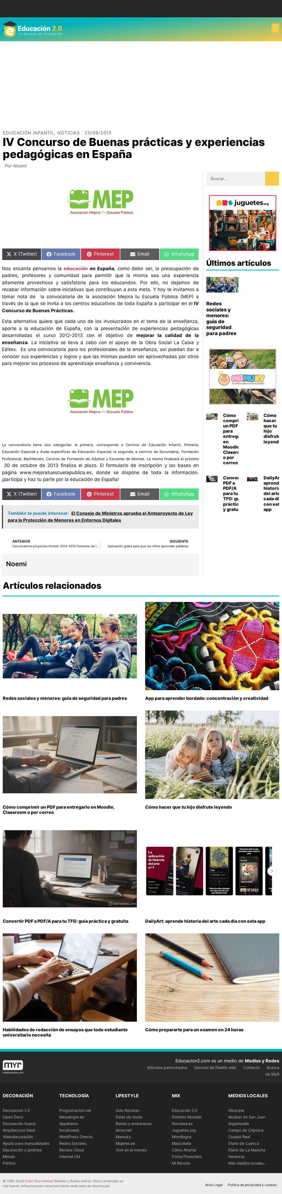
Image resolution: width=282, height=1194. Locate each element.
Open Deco (13, 1117)
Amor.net (124, 1130)
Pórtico (9, 1163)
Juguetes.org (184, 1130)
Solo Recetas (127, 1110)
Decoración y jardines (22, 1150)
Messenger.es (71, 1117)
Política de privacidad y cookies (252, 1185)
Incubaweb (69, 1130)
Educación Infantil (28, 133)
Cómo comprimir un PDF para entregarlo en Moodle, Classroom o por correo (235, 439)
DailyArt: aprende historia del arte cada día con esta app (205, 921)
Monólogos (181, 1136)
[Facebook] (268, 9)
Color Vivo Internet (39, 1181)
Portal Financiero (187, 1156)
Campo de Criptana (246, 1130)
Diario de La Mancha (246, 1150)
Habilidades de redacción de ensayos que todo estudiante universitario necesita (65, 1032)
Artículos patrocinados (167, 1067)
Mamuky (123, 1136)
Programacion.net (75, 1110)
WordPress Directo (76, 1136)
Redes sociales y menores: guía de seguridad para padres (221, 318)
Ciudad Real (239, 1136)
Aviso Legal (214, 1185)
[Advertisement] (141, 82)
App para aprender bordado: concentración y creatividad (206, 698)
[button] (131, 7)
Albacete (236, 1110)
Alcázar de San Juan (246, 1117)
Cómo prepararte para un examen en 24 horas (194, 1029)
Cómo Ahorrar (184, 1150)
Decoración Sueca (19, 1123)
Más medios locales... (247, 1163)
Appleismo (68, 1123)
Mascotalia (181, 1143)
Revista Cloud (71, 1150)
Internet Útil (69, 1156)
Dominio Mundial (186, 1117)
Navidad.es (182, 1123)
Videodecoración (18, 1136)
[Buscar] (272, 179)
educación (76, 268)
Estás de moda (129, 1117)
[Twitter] (276, 9)
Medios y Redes (262, 1060)
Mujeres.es (125, 1143)
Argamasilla (238, 1123)
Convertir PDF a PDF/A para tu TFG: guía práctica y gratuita (233, 493)
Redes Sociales (72, 1143)
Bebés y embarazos (133, 1123)
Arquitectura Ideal (19, 1130)
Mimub (9, 1156)
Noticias (68, 133)
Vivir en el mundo (131, 1150)
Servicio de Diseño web (215, 1067)
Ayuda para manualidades (26, 1143)
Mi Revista (181, 1163)
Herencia (236, 1156)
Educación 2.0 (184, 1110)
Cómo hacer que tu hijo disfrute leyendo (272, 428)
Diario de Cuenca (243, 1143)
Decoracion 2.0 (16, 1110)
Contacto (251, 1067)
